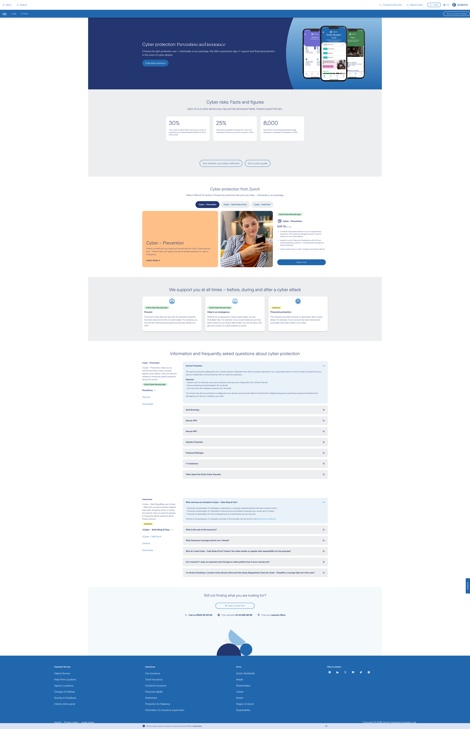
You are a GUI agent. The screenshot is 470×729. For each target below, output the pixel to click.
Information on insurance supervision (164, 710)
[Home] (460, 5)
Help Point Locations (65, 679)
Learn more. (197, 726)
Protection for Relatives (157, 704)
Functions (147, 390)
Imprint (57, 722)
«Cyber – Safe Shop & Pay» (156, 529)
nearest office (278, 615)
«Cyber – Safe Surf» (151, 536)
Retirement (151, 697)
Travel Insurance (153, 679)
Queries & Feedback (65, 697)
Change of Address (64, 691)
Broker (239, 697)
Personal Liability (154, 691)
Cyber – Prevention (207, 204)
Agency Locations (63, 685)
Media (239, 679)
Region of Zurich (245, 704)
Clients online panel (64, 704)
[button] (7, 5)
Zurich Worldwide (245, 673)
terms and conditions (266, 519)
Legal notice (87, 722)
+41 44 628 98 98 (243, 615)
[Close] (326, 726)
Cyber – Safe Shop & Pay (235, 204)
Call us (200, 615)
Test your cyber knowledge (456, 14)
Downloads (147, 404)
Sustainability (243, 710)
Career (239, 691)
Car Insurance (152, 673)
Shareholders (243, 685)
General (146, 397)
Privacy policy (71, 722)
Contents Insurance (155, 685)
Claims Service (62, 673)
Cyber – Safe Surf (262, 204)
